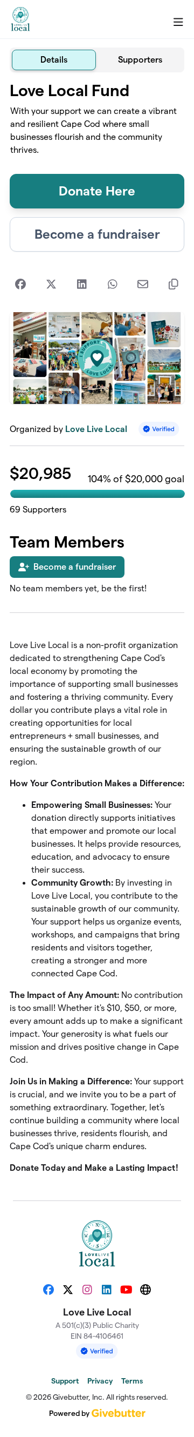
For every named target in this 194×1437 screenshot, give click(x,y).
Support (65, 1381)
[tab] (53, 60)
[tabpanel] (97, 632)
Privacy (100, 1381)
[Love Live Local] (20, 19)
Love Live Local (96, 429)
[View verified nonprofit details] (159, 429)
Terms (132, 1381)
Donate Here (97, 191)
